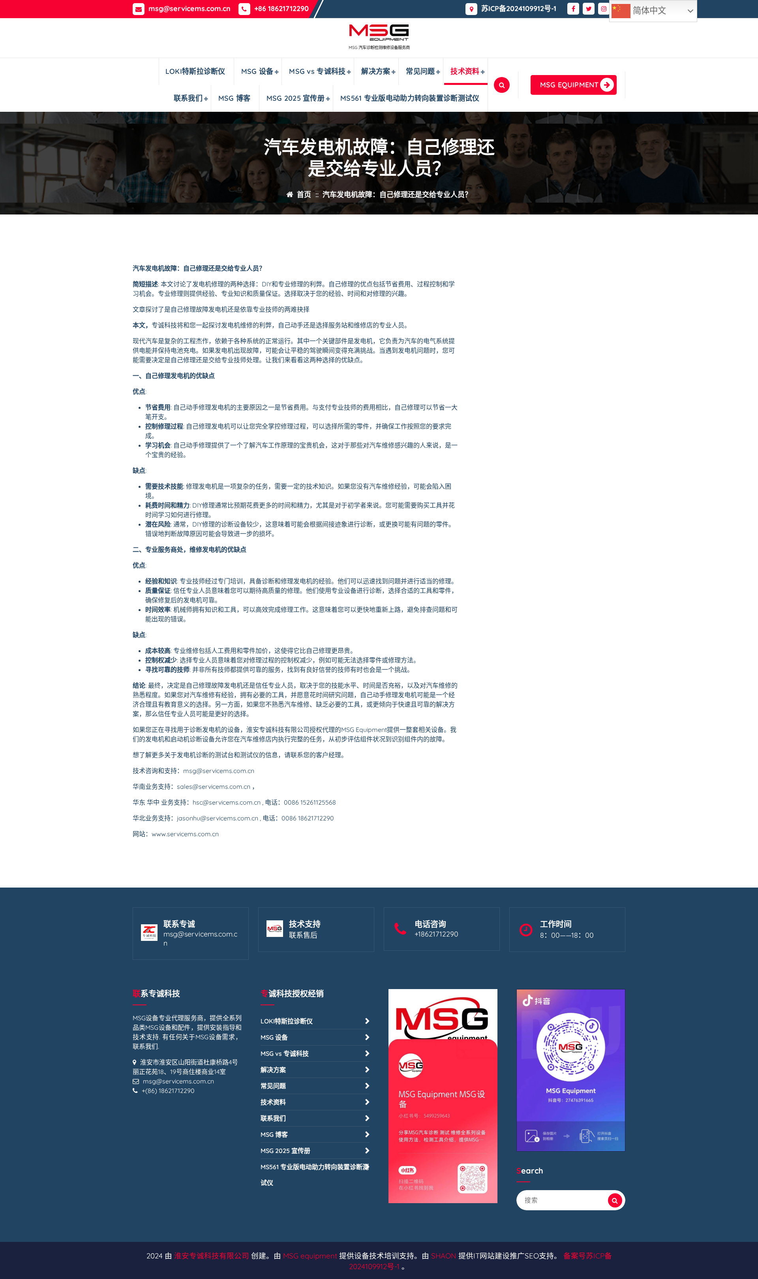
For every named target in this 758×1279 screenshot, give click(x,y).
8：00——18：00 (567, 935)
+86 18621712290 (281, 8)
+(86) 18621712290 (168, 1091)
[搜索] (615, 1200)
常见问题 (420, 71)
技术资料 (464, 71)
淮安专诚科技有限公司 (211, 1255)
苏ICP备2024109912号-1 (518, 8)
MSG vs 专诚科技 (317, 71)
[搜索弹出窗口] (502, 85)
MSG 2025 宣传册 (295, 98)
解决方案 (375, 71)
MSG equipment (310, 1255)
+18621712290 (436, 934)
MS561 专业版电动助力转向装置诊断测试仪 (410, 98)
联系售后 (303, 935)
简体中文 (648, 10)
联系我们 (188, 98)
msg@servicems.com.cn (189, 8)
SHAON (443, 1255)
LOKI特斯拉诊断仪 (195, 71)
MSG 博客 (234, 98)
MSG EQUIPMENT (569, 84)
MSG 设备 (257, 71)
